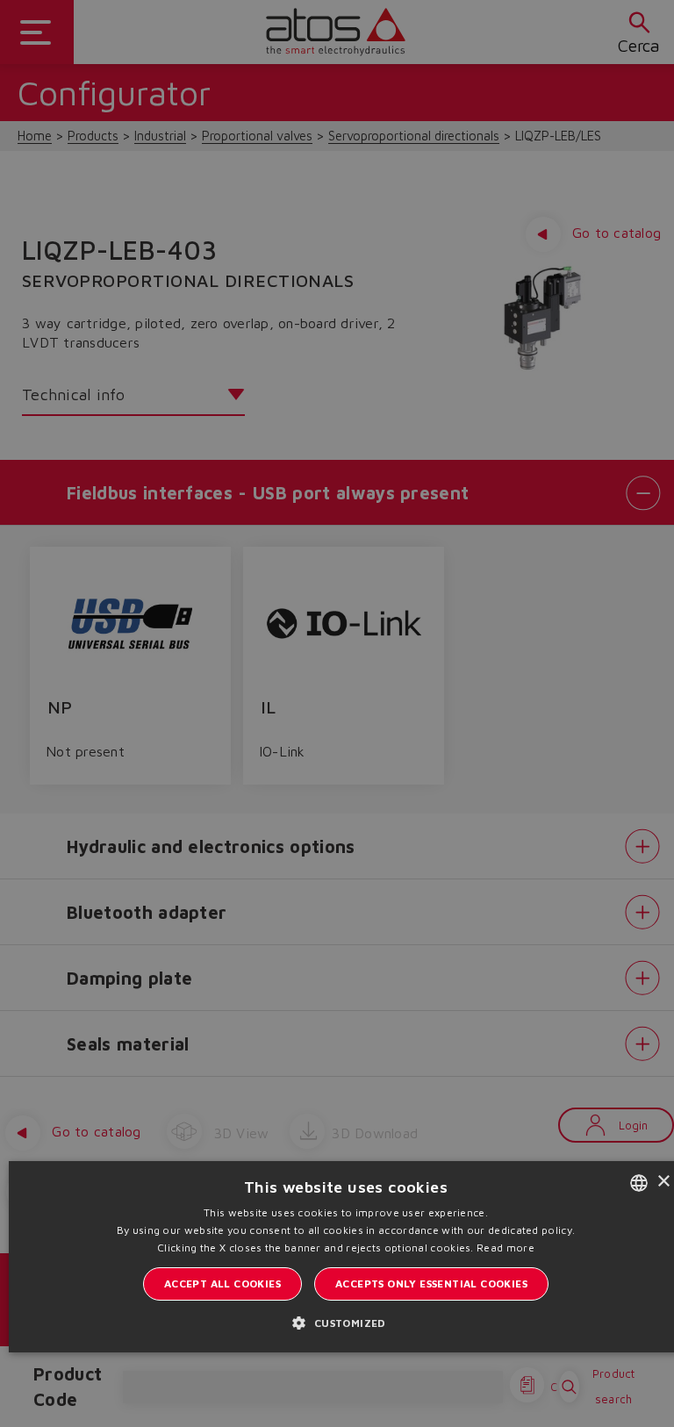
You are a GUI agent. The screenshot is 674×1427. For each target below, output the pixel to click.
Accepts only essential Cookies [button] (431, 1283)
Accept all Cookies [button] (222, 1283)
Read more (505, 1247)
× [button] (663, 1181)
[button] (345, 1322)
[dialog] (337, 713)
